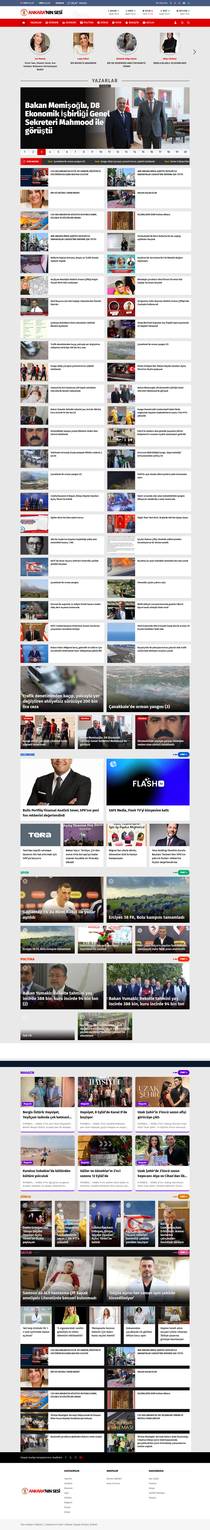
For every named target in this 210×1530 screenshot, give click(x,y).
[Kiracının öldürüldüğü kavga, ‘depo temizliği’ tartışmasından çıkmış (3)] (121, 467)
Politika (88, 22)
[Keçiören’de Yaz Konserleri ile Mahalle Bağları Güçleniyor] (121, 272)
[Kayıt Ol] (176, 22)
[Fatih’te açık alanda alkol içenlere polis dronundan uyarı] (121, 489)
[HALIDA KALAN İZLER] (121, 207)
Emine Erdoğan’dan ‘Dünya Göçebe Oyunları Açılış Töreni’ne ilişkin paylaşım (132, 162)
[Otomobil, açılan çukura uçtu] (121, 597)
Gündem (53, 22)
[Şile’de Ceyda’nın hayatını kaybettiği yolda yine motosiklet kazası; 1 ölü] (34, 554)
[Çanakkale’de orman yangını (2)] (34, 489)
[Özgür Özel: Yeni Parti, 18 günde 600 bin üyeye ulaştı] (121, 532)
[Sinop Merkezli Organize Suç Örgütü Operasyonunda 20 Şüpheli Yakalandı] (121, 337)
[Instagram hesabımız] (179, 3)
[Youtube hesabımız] (184, 3)
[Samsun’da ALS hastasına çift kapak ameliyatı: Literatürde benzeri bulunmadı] (34, 402)
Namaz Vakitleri (114, 1478)
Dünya (104, 22)
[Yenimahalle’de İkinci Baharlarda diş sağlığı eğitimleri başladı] (121, 250)
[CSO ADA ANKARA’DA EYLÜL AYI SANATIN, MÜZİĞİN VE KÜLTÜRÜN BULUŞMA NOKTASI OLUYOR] (34, 186)
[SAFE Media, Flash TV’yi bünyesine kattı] (148, 782)
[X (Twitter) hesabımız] (175, 3)
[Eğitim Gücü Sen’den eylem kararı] (34, 532)
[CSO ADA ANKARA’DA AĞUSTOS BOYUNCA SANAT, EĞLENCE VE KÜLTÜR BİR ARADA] (34, 229)
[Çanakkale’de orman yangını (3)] (121, 359)
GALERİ (28, 3)
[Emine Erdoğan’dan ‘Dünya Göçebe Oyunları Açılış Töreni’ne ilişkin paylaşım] (121, 380)
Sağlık (150, 22)
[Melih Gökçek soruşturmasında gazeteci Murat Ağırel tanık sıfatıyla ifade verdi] (121, 619)
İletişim (152, 1497)
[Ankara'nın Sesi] (41, 14)
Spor (118, 22)
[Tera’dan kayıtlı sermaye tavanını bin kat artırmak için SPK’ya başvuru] (40, 835)
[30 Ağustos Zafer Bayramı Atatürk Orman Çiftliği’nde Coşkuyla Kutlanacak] (121, 315)
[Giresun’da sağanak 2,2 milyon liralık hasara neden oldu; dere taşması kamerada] (34, 619)
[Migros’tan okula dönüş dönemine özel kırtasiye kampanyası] (127, 835)
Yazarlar (36, 22)
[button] (24, 22)
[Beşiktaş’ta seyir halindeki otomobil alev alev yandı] (121, 575)
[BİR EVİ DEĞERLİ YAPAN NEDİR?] (34, 207)
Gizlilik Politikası (157, 1493)
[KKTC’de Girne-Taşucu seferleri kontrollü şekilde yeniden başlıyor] (34, 575)
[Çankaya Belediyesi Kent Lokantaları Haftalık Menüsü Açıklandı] (34, 337)
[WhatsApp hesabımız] (189, 3)
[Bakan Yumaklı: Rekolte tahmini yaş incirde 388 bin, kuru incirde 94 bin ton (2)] (34, 424)
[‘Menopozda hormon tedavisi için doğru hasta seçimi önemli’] (105, 1315)
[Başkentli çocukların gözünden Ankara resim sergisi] (34, 1451)
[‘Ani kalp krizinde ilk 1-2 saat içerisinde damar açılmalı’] (36, 1315)
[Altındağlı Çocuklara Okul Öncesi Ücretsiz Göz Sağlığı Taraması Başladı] (121, 294)
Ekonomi (71, 22)
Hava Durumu (113, 1483)
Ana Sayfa (154, 1478)
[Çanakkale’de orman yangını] (34, 597)
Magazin (134, 22)
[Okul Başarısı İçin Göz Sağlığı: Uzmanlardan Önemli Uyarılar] (34, 315)
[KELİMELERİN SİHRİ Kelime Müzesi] (121, 229)
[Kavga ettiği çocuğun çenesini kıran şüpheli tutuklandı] (34, 380)
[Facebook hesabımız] (170, 3)
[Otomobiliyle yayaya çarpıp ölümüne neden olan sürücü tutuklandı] (34, 445)
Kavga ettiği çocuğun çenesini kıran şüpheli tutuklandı (52, 162)
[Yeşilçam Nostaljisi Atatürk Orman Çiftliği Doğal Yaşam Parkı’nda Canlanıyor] (34, 294)
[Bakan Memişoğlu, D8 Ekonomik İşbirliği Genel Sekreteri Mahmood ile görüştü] (121, 402)
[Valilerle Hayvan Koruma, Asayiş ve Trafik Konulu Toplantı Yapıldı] (34, 272)
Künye (67, 1512)
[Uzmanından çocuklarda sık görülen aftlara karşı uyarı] (139, 1315)
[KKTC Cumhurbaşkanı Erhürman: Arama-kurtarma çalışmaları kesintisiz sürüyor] (34, 640)
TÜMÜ (105, 86)
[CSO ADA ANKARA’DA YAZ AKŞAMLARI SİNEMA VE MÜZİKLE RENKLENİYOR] (121, 1430)
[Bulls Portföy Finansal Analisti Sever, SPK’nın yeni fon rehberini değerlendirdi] (61, 782)
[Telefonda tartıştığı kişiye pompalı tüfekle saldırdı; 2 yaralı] (34, 467)
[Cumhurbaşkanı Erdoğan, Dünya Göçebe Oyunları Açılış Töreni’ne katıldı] (34, 510)
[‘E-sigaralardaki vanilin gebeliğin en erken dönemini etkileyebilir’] (70, 1315)
